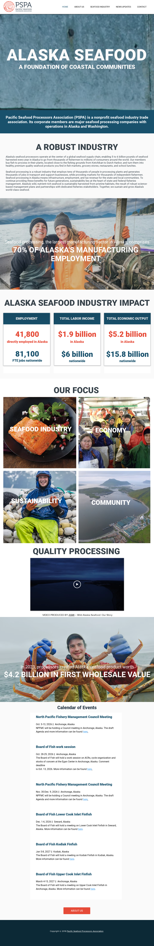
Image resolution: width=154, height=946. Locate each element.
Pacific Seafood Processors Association (85, 931)
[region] (39, 432)
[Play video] (77, 584)
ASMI (71, 614)
